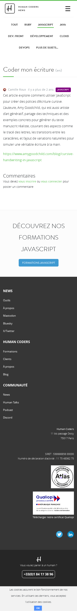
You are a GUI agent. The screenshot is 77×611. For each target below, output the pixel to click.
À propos (8, 308)
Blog (5, 374)
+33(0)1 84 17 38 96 (38, 574)
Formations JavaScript (38, 263)
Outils (6, 300)
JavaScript (63, 89)
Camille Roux (17, 89)
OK (38, 608)
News (6, 394)
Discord (7, 417)
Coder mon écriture (28, 69)
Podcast (8, 410)
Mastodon (9, 315)
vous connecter (51, 181)
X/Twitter (8, 331)
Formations (10, 351)
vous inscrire (27, 181)
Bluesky (8, 323)
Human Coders (65, 429)
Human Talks (11, 402)
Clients (7, 359)
